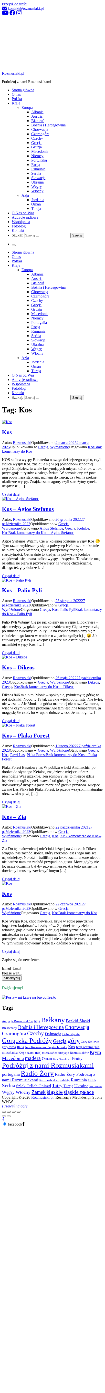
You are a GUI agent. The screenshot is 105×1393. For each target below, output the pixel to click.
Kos (7, 432)
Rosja (35, 165)
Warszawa (95, 1086)
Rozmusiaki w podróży (54, 1080)
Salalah (92, 1080)
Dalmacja (53, 1034)
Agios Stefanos (51, 528)
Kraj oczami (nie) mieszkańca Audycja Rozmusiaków (54, 1053)
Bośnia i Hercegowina (48, 125)
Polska (17, 99)
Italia (20, 1047)
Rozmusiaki (22, 442)
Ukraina (37, 182)
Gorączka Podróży (27, 1040)
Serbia (36, 173)
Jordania (37, 200)
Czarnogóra (40, 134)
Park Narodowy (62, 1059)
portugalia (11, 1074)
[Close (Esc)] (4, 1112)
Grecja (36, 143)
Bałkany (53, 1020)
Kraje (16, 103)
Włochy (37, 191)
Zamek (39, 1092)
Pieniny (77, 1059)
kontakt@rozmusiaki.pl (25, 8)
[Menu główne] (14, 245)
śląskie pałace (79, 1092)
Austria (36, 116)
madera (33, 1058)
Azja (25, 195)
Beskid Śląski (78, 1020)
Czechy (37, 138)
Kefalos (83, 528)
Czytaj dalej (11, 494)
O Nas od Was (23, 213)
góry (73, 1040)
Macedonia (39, 151)
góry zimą (9, 1047)
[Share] (9, 1112)
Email (6, 968)
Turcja (36, 208)
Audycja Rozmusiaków (17, 1021)
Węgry (36, 186)
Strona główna (23, 90)
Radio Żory (37, 1073)
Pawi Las (17, 755)
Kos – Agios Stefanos (28, 509)
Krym (95, 1052)
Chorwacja (39, 129)
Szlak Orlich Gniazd (33, 1086)
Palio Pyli (67, 609)
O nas (16, 94)
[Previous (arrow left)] (4, 1116)
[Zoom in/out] (19, 1112)
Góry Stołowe (90, 1042)
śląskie (55, 1092)
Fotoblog (19, 226)
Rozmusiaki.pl (13, 73)
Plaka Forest (36, 755)
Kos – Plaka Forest (26, 735)
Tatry (57, 1085)
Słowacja (38, 178)
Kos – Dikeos (18, 667)
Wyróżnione (59, 447)
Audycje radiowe (25, 217)
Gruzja (36, 147)
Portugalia (39, 160)
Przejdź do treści (14, 4)
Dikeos (93, 682)
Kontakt (18, 230)
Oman (36, 204)
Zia (62, 836)
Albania (37, 112)
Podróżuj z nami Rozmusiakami (48, 1065)
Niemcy (37, 156)
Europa (27, 107)
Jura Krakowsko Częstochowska (46, 1047)
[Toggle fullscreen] (14, 1112)
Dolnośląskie (71, 1034)
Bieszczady (9, 1028)
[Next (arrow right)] (9, 1116)
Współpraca (21, 222)
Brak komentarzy (41, 533)
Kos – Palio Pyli (22, 590)
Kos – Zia (14, 817)
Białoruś (37, 121)
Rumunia (38, 169)
